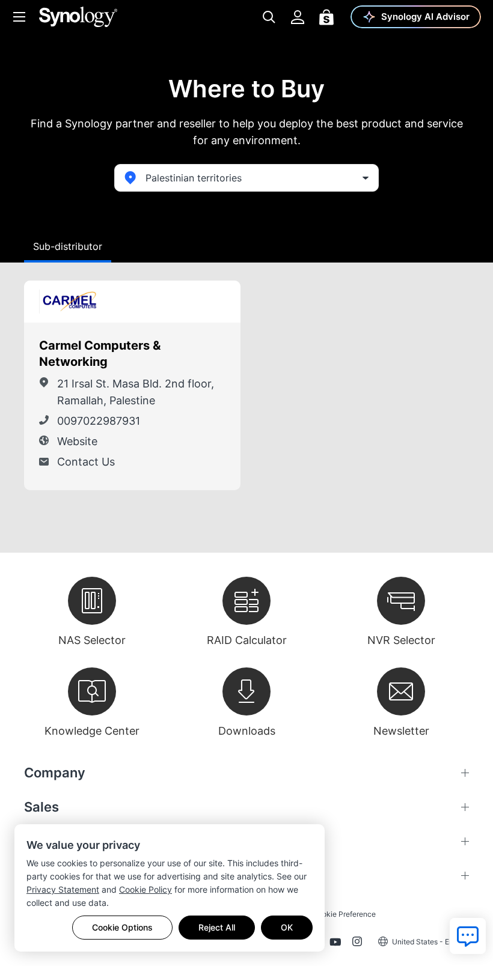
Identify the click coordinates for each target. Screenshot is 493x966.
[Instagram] (357, 943)
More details (203, 301)
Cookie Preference (344, 914)
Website (77, 441)
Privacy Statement (62, 889)
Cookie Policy (145, 889)
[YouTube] (335, 943)
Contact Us (86, 461)
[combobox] (246, 178)
